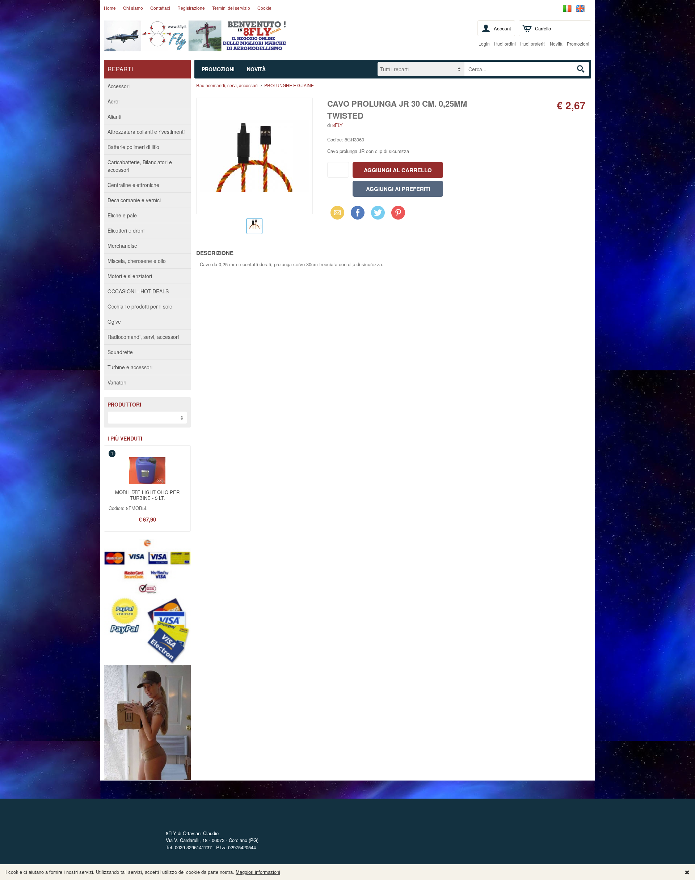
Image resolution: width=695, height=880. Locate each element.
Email (335, 212)
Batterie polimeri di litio (133, 146)
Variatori (117, 382)
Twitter (377, 212)
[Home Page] (195, 46)
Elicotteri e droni (126, 230)
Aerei (113, 101)
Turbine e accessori (130, 367)
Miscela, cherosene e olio (137, 260)
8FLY (337, 125)
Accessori (119, 86)
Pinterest (398, 212)
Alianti (114, 116)
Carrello (543, 28)
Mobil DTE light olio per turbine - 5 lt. (147, 495)
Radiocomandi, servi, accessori (143, 336)
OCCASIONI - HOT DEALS (138, 291)
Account (502, 28)
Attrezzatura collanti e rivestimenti (146, 131)
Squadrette (120, 352)
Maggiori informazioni (258, 871)
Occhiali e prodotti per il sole (140, 306)
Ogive (114, 321)
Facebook (358, 212)
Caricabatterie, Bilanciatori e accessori (140, 165)
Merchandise (122, 245)
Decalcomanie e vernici (134, 200)
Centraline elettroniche (133, 184)
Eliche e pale (122, 215)
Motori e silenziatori (130, 276)
